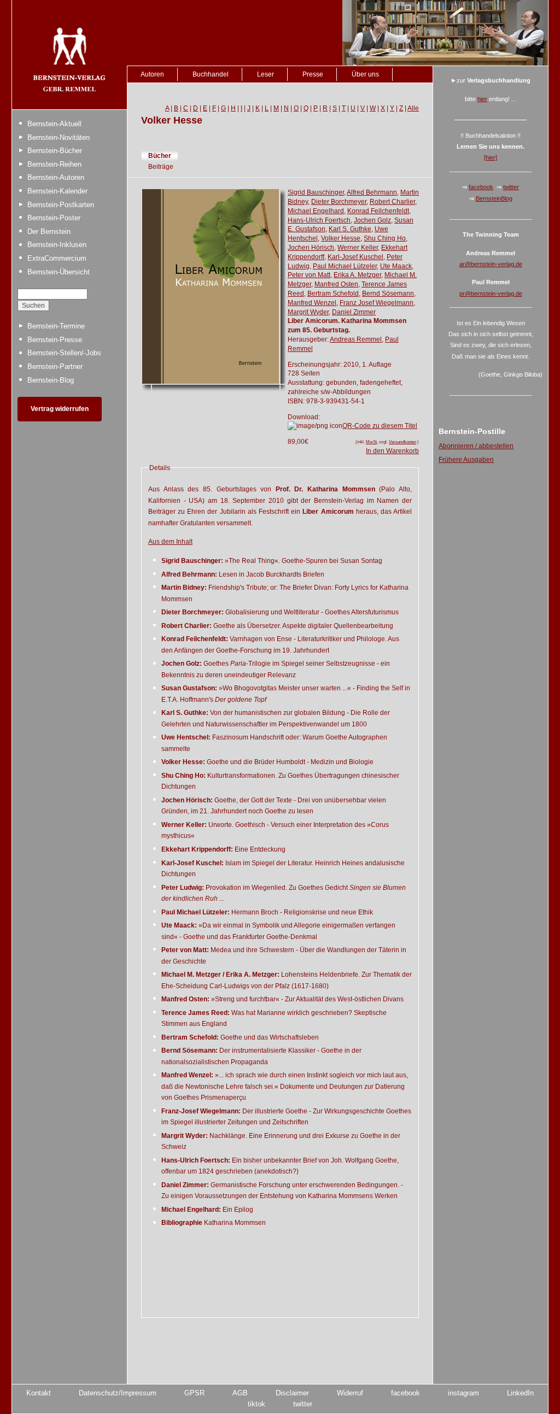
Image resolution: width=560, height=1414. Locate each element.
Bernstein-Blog (50, 380)
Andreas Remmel (356, 339)
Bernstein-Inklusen (56, 244)
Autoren (152, 74)
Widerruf (350, 1393)
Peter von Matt (309, 275)
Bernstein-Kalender (57, 191)
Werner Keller (357, 247)
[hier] (490, 157)
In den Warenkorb (392, 451)
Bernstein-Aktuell (54, 124)
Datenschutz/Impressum (117, 1393)
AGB (240, 1393)
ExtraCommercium (56, 258)
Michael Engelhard (316, 211)
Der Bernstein (49, 231)
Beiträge (160, 167)
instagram (463, 1393)
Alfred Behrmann (372, 192)
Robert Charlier (392, 202)
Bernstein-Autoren (55, 177)
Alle (413, 108)
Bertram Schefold (333, 293)
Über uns (365, 74)
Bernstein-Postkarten (60, 205)
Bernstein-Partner (55, 366)
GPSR (194, 1393)
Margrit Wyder (308, 312)
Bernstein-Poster (53, 218)
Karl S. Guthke (350, 229)
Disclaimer (292, 1393)
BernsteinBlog (494, 198)
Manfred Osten (336, 284)
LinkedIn (520, 1393)
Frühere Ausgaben (466, 459)
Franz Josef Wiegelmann (376, 303)
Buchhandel (210, 74)
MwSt (371, 441)
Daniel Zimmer (354, 312)
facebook (481, 187)
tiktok (256, 1404)
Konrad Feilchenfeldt (378, 211)
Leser (265, 74)
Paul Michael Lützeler (345, 266)
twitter (511, 187)
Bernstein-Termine (56, 326)
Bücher (159, 156)
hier (482, 99)
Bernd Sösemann (388, 293)
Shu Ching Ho (385, 238)
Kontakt (38, 1393)
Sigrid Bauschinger (316, 192)
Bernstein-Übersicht (58, 272)
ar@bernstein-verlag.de (490, 264)
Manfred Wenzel (312, 303)
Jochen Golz (372, 220)
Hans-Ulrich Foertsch (319, 220)
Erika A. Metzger (357, 275)
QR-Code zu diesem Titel (379, 426)
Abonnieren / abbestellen (476, 446)
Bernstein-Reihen (54, 164)
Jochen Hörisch (311, 247)
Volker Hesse (340, 238)
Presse (312, 74)
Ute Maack (396, 266)
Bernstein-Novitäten (58, 137)
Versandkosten (402, 441)
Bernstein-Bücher (54, 150)
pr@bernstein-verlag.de (490, 293)
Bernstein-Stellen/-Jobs (64, 353)
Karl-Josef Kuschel (355, 257)
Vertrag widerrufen (60, 409)
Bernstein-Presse (54, 340)
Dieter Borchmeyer (338, 202)
